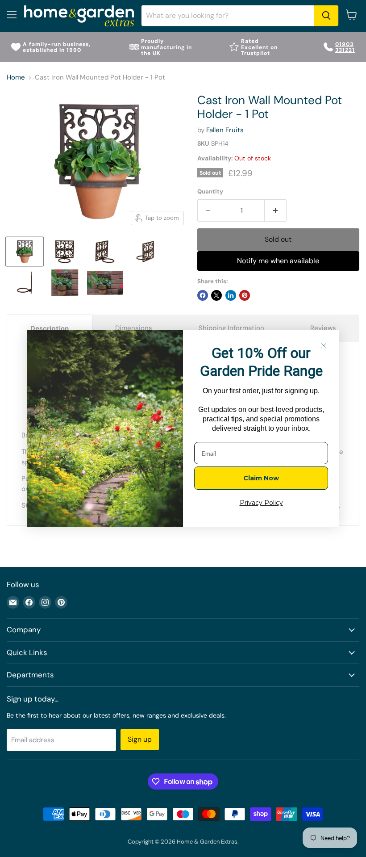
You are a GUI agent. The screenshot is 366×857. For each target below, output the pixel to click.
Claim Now (261, 478)
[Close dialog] (323, 346)
